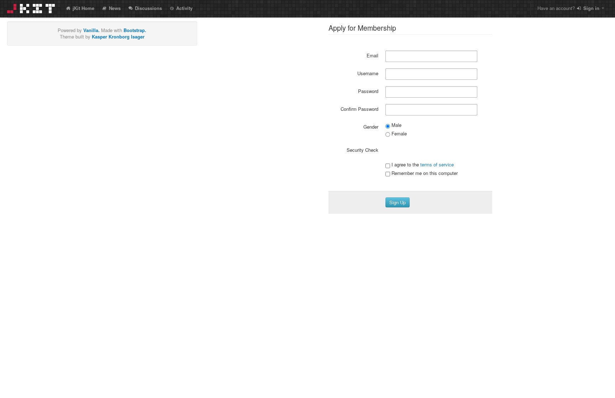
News (114, 8)
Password (368, 91)
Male (395, 125)
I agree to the (422, 164)
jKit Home (82, 8)
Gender (370, 126)
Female (398, 133)
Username (367, 73)
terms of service (437, 164)
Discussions (147, 8)
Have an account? (568, 8)
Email (372, 55)
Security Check (362, 149)
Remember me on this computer (424, 173)
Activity (184, 8)
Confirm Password (359, 108)
